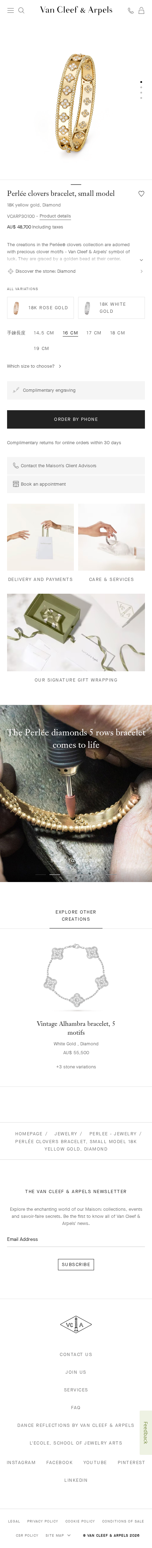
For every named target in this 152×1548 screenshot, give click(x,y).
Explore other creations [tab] (76, 915)
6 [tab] (111, 874)
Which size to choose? (31, 366)
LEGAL (14, 1521)
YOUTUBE (95, 1462)
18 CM (117, 333)
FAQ (76, 1408)
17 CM (94, 333)
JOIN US (76, 1372)
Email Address (22, 1239)
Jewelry (65, 1134)
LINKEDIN (76, 1480)
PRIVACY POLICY (42, 1521)
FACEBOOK (59, 1462)
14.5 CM (44, 333)
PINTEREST (132, 1462)
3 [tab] (69, 874)
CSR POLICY (27, 1535)
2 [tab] (54, 874)
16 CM (70, 333)
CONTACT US (76, 1354)
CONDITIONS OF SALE (123, 1521)
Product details (55, 216)
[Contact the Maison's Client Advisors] (130, 10)
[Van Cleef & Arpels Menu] (10, 10)
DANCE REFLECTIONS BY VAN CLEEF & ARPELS (76, 1425)
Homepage (28, 1134)
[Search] (21, 11)
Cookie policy (80, 1521)
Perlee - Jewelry (113, 1134)
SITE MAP (55, 1535)
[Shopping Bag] (141, 11)
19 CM (41, 348)
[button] (76, 101)
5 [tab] (97, 874)
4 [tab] (83, 874)
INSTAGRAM (21, 1462)
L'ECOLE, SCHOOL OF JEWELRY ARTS (76, 1443)
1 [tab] (40, 874)
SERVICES (76, 1390)
